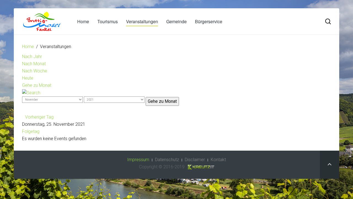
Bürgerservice (208, 21)
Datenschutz (167, 159)
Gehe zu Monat (36, 85)
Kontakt (218, 159)
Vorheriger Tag (39, 117)
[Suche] (31, 92)
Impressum (138, 159)
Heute (27, 78)
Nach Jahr (32, 56)
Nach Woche (34, 71)
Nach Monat (34, 63)
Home (83, 21)
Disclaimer (195, 159)
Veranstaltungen (142, 21)
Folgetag (30, 131)
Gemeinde (176, 21)
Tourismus (107, 21)
